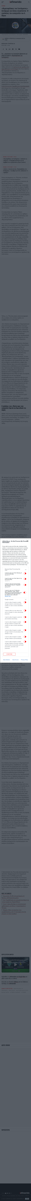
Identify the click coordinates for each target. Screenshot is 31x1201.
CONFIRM (9, 654)
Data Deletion (6, 659)
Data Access (15, 659)
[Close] (27, 541)
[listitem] (15, 570)
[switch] (25, 573)
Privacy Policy (24, 659)
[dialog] (15, 600)
